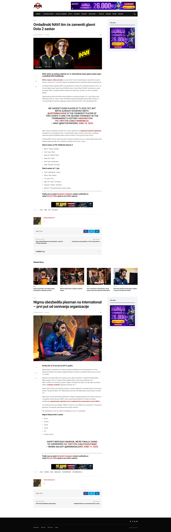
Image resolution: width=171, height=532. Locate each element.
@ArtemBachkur (57, 113)
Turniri (38, 14)
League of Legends (61, 14)
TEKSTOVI (101, 14)
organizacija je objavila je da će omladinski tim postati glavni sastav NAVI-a (75, 401)
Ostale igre (92, 14)
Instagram (68, 194)
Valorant (77, 14)
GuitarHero (36, 527)
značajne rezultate (53, 385)
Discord (49, 196)
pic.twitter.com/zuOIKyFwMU (80, 444)
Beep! (56, 527)
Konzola (43, 527)
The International (66, 472)
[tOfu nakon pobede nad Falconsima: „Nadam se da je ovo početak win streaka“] (126, 276)
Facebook (60, 194)
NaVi (49, 209)
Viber (55, 196)
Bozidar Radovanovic (38, 34)
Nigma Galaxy (57, 472)
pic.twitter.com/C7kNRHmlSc (72, 121)
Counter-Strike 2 (48, 14)
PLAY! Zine (50, 527)
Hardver (108, 14)
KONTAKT (120, 14)
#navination (85, 118)
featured (46, 472)
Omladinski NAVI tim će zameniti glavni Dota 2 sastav (87, 503)
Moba (45, 209)
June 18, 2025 (85, 123)
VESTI (34, 20)
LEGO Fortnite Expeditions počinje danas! (46, 503)
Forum (114, 14)
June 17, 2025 (91, 446)
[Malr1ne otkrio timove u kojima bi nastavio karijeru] (72, 276)
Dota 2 (70, 14)
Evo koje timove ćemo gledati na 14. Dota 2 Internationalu (86, 241)
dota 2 (41, 209)
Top (34, 286)
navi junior (55, 209)
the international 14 (77, 472)
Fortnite (84, 14)
